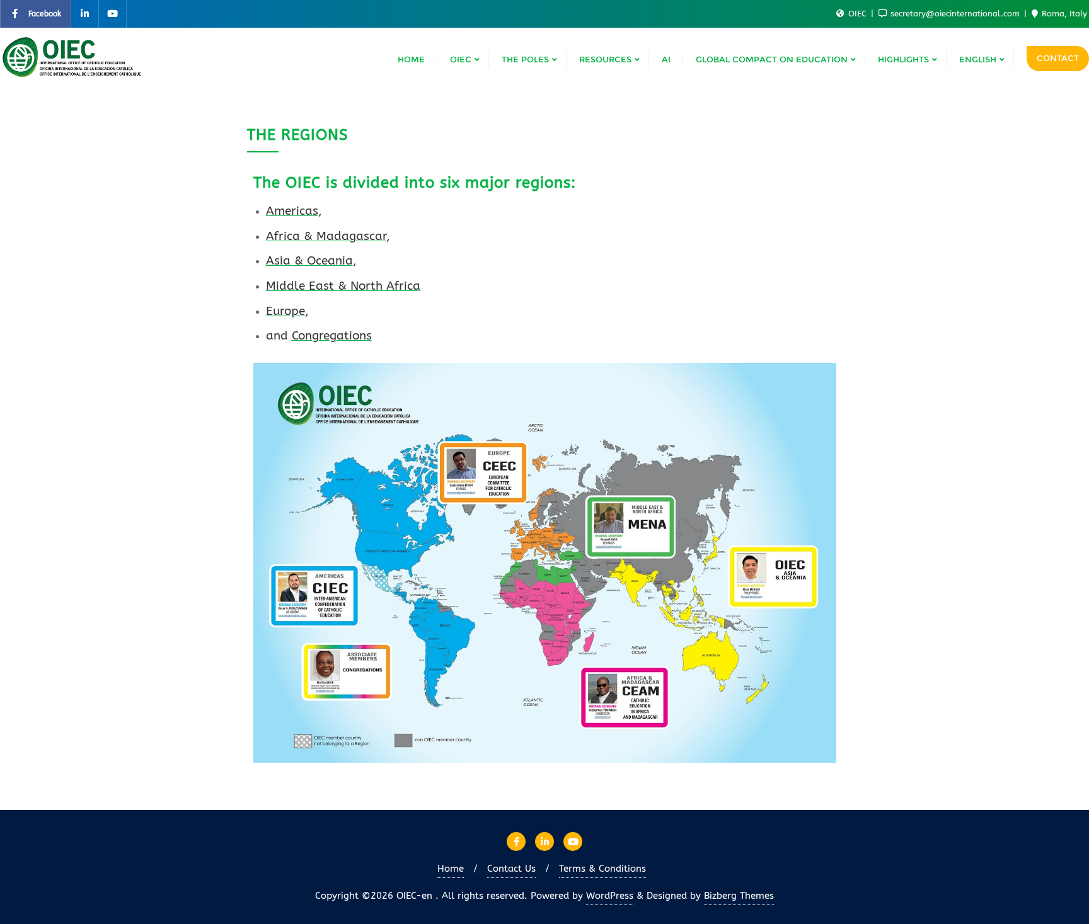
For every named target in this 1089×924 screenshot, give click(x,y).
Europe (285, 311)
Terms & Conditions (602, 868)
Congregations (332, 336)
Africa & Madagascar (326, 236)
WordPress (609, 895)
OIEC (857, 13)
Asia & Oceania (309, 261)
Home (450, 868)
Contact (1058, 58)
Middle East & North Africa (343, 286)
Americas (292, 211)
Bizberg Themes (739, 895)
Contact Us (511, 868)
